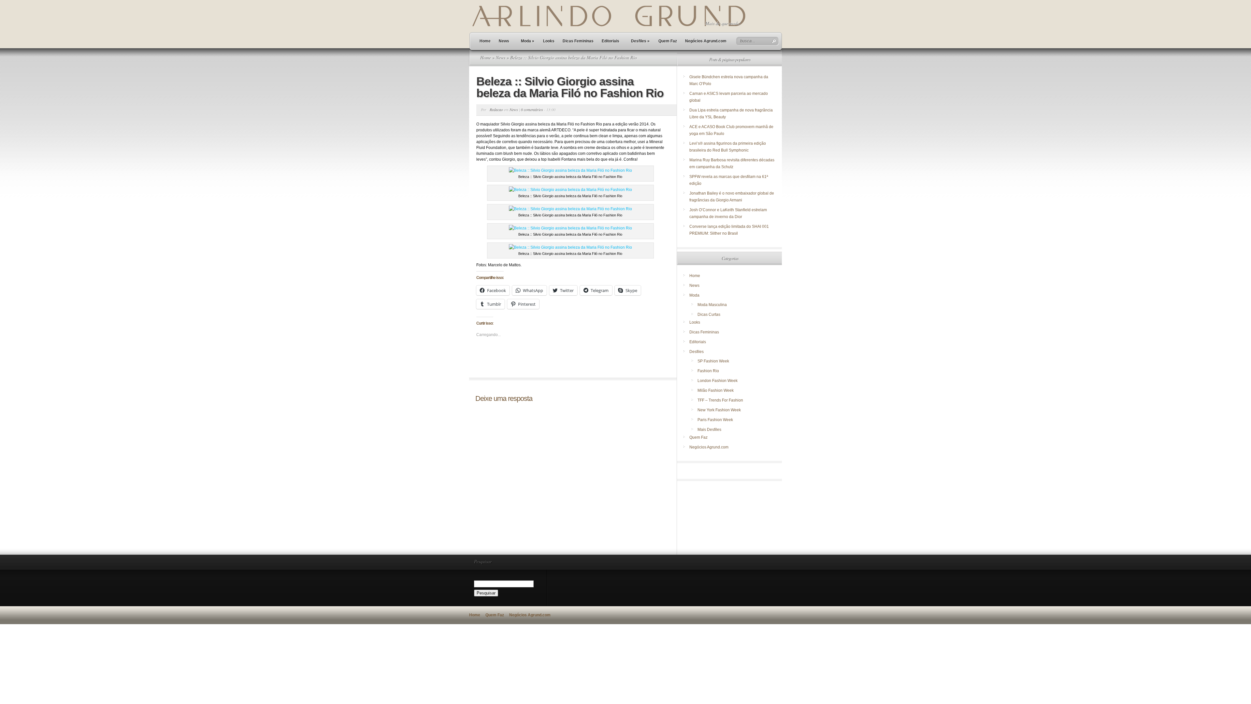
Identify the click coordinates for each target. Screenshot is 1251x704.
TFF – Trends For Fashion (720, 400)
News (504, 41)
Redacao (496, 109)
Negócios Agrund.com (705, 41)
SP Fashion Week (713, 361)
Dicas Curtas (708, 314)
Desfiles (640, 41)
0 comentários (532, 109)
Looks (548, 41)
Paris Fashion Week (715, 420)
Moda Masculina (712, 304)
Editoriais (610, 41)
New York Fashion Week (719, 410)
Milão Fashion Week (715, 390)
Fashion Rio (708, 371)
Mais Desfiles (709, 429)
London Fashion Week (717, 380)
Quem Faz (667, 41)
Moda (527, 41)
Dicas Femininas (578, 41)
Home (485, 41)
